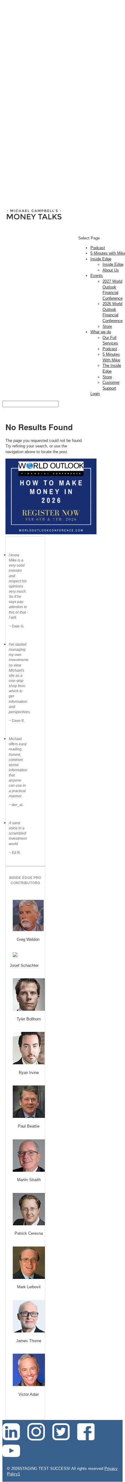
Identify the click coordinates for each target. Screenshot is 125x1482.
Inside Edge (100, 259)
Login (95, 393)
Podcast (97, 247)
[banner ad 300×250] (50, 533)
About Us (111, 270)
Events (96, 275)
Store (107, 326)
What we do (100, 332)
